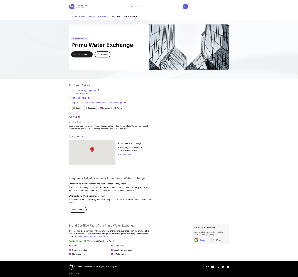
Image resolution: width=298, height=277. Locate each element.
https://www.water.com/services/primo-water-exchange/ (97, 102)
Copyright (103, 267)
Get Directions (124, 154)
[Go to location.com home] (79, 6)
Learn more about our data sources (93, 236)
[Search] (185, 6)
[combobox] (159, 6)
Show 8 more (78, 209)
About (95, 267)
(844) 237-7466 (79, 98)
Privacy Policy (113, 267)
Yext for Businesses (84, 267)
